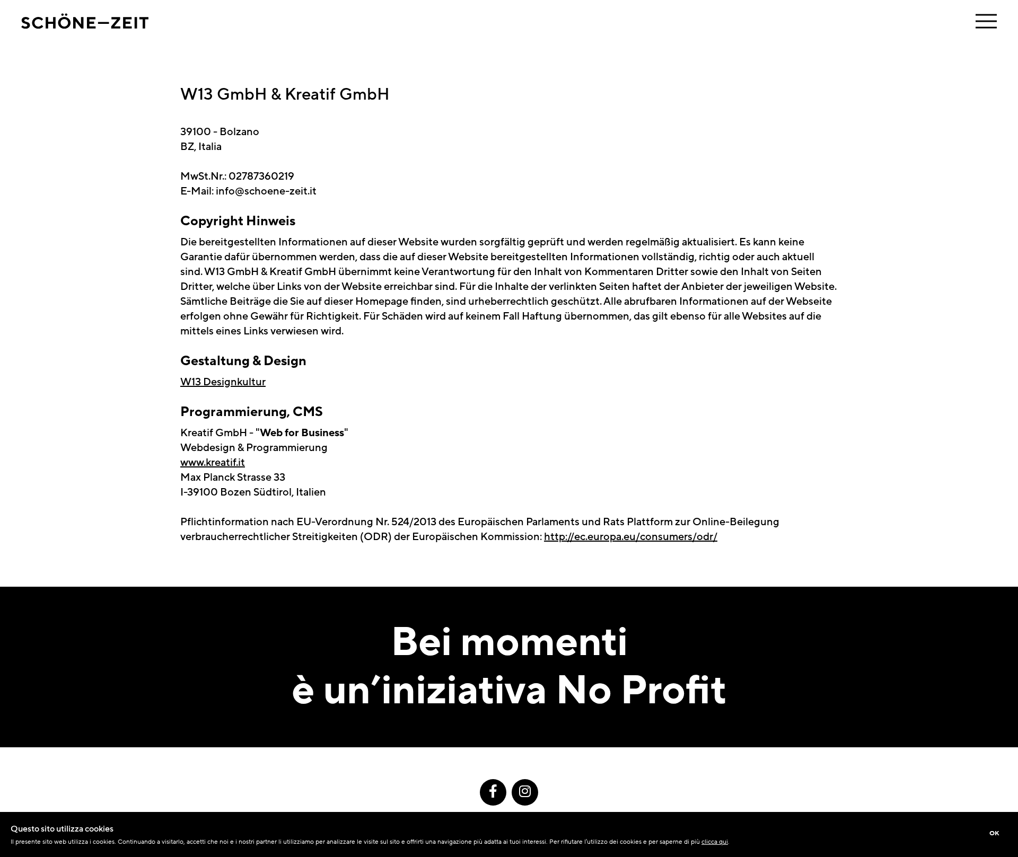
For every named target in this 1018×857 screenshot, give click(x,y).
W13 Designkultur (223, 382)
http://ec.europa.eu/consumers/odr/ (630, 537)
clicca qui (714, 841)
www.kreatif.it (212, 463)
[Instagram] (525, 792)
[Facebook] (493, 792)
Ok (994, 833)
